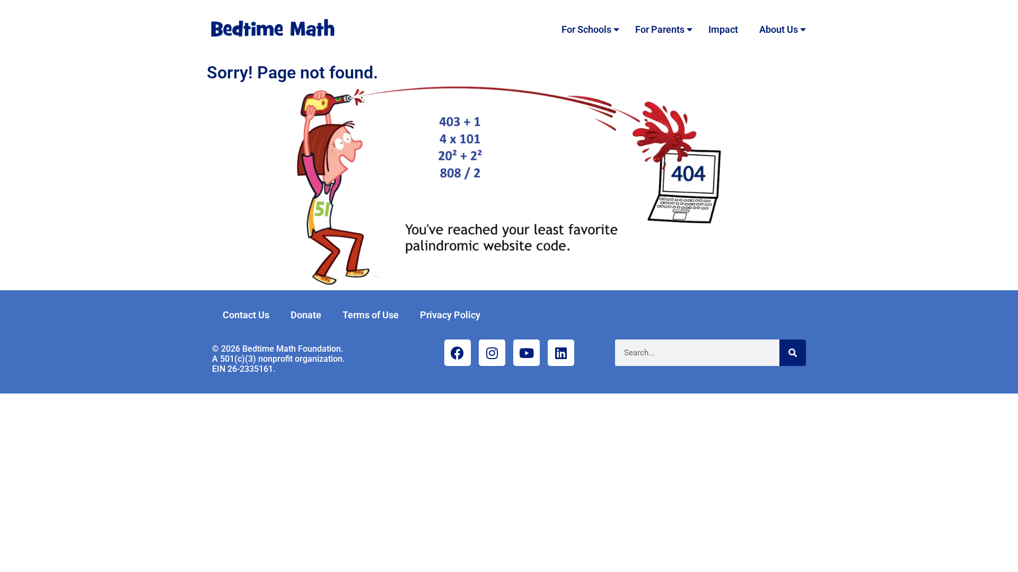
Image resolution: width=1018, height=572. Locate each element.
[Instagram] (492, 352)
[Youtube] (526, 352)
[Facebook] (457, 352)
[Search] (792, 352)
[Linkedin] (561, 352)
